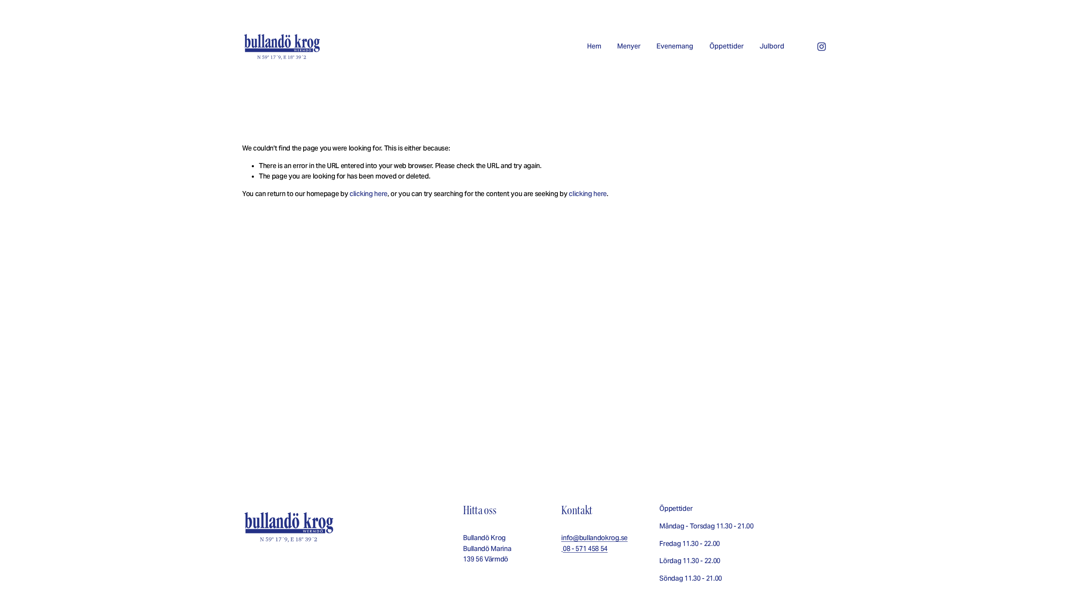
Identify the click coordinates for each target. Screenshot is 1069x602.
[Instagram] (821, 46)
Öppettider (726, 46)
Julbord (772, 46)
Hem (594, 46)
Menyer (629, 46)
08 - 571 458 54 (585, 548)
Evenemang (674, 46)
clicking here (369, 193)
